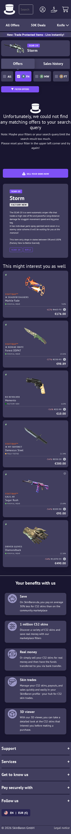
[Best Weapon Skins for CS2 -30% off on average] (9, 9)
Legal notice (62, 828)
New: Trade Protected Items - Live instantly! (35, 35)
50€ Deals (38, 25)
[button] (42, 9)
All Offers (13, 25)
